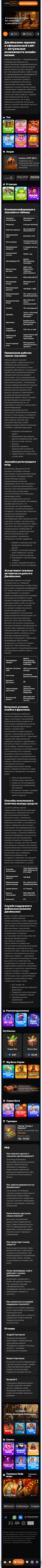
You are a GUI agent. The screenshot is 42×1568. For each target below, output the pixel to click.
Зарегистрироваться (28, 3)
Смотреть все (32, 1475)
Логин (13, 3)
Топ (15, 34)
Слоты (29, 34)
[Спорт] (32, 1562)
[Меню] (37, 1562)
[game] (8, 193)
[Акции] (10, 1562)
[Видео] (5, 1562)
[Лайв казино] (27, 1562)
